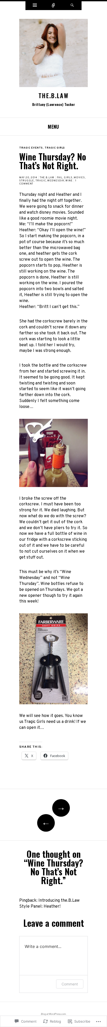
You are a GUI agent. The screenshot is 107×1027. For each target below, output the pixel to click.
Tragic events (31, 148)
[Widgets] (34, 5)
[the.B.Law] (53, 55)
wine (69, 180)
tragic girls (55, 148)
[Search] (72, 5)
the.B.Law (53, 95)
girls (68, 177)
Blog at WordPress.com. (53, 1014)
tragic (41, 180)
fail (60, 177)
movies (79, 177)
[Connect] (53, 5)
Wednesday (55, 180)
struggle (26, 180)
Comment (70, 984)
